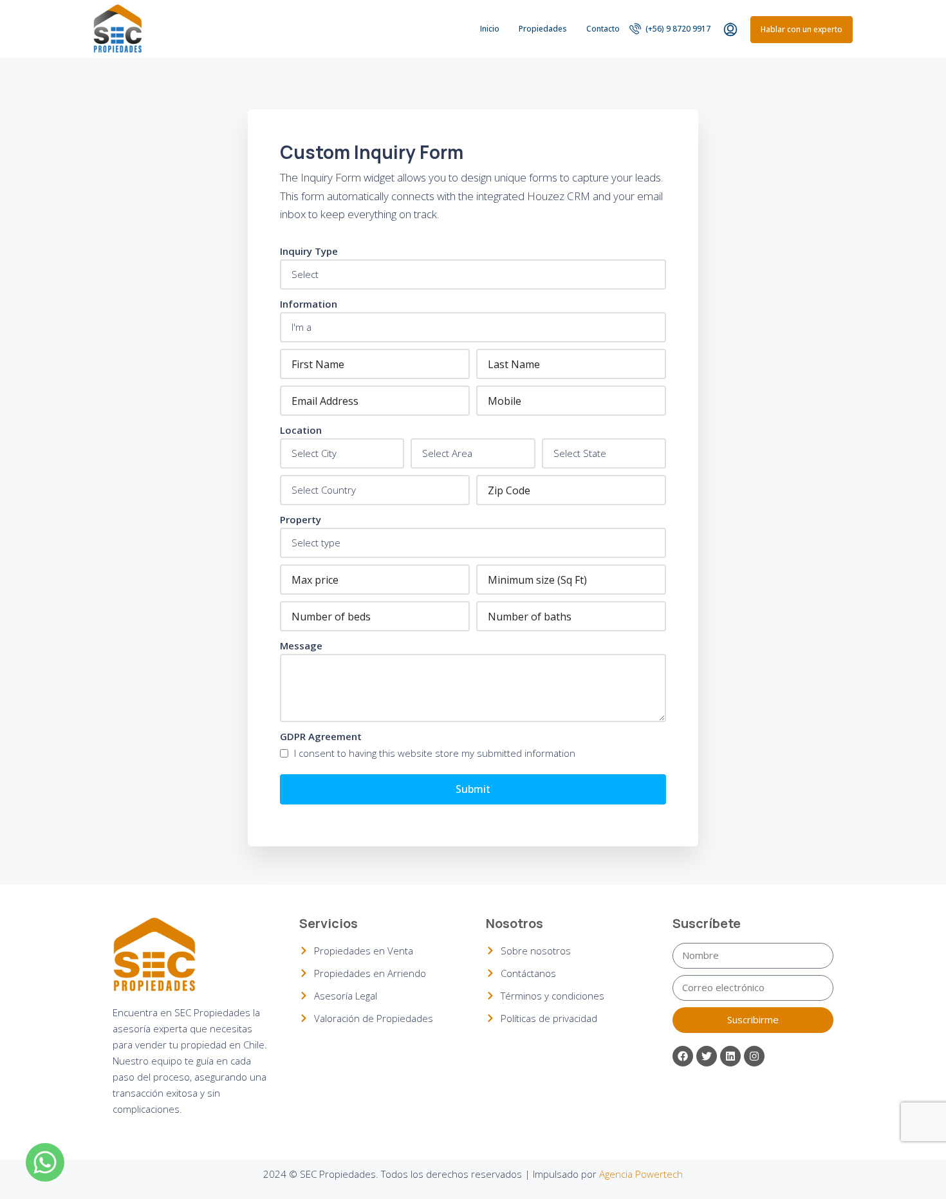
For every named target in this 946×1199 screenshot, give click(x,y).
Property (300, 519)
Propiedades (543, 28)
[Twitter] (706, 1056)
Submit (473, 789)
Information (308, 303)
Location (301, 429)
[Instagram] (754, 1056)
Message (301, 645)
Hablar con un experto (801, 29)
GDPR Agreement (321, 736)
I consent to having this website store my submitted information (433, 753)
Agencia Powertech (641, 1173)
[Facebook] (682, 1056)
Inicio (489, 28)
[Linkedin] (730, 1056)
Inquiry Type (309, 251)
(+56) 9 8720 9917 (677, 28)
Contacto (603, 28)
